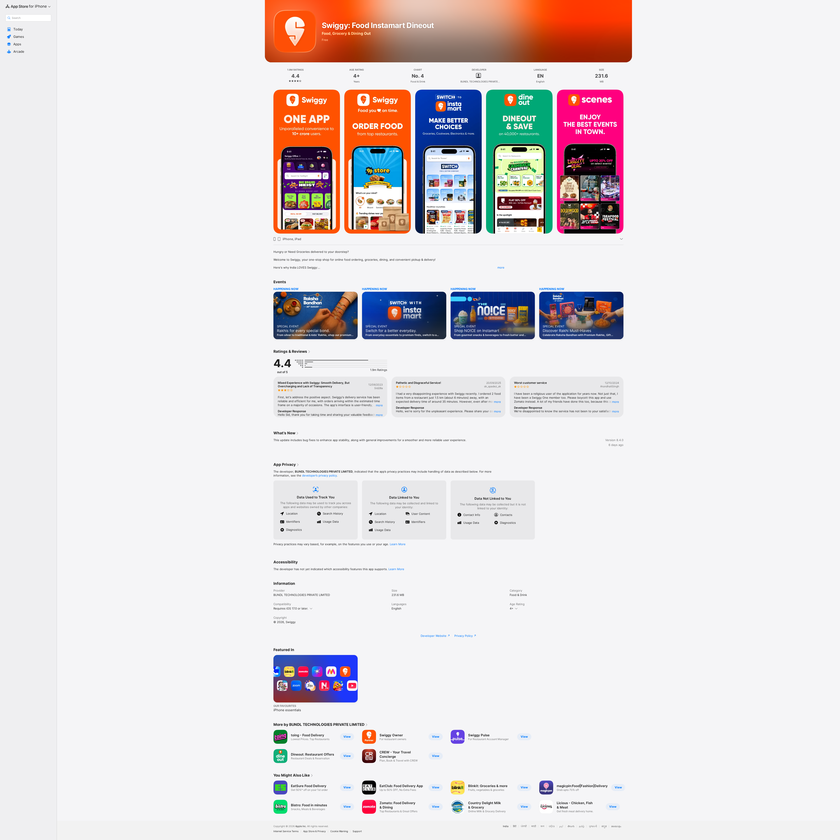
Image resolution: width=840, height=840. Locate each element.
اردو (561, 826)
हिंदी (514, 826)
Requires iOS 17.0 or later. (290, 608)
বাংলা (542, 826)
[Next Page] (628, 162)
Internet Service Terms (286, 831)
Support (357, 831)
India (505, 826)
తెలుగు (571, 826)
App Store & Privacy (314, 831)
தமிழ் (581, 826)
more (500, 267)
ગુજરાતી (593, 826)
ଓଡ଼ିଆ (552, 826)
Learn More (398, 544)
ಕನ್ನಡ (604, 826)
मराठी (533, 826)
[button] (28, 29)
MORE (379, 405)
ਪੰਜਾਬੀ (524, 826)
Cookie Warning (339, 831)
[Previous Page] (269, 162)
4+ (511, 608)
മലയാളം (616, 826)
